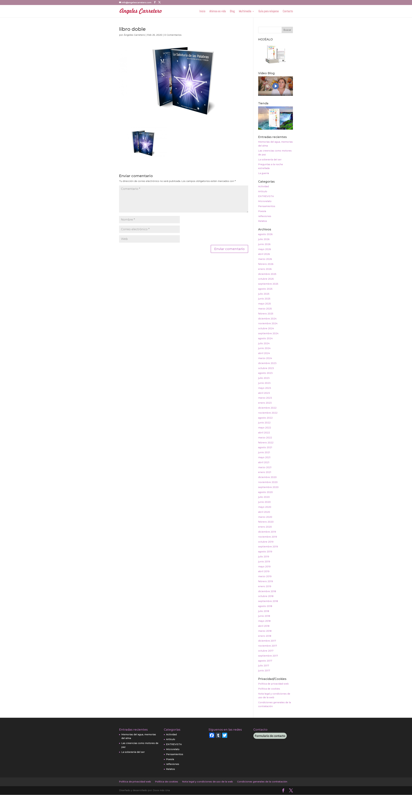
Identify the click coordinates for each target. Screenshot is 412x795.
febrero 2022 (265, 442)
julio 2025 (263, 293)
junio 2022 (264, 422)
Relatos (262, 221)
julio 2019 (263, 556)
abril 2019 (263, 571)
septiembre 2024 (268, 333)
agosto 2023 (265, 373)
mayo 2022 (264, 427)
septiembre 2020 (268, 487)
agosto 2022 (265, 417)
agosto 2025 (265, 288)
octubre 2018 (265, 596)
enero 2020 (265, 526)
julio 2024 (264, 343)
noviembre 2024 (267, 323)
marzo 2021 (265, 467)
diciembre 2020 (267, 477)
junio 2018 (264, 616)
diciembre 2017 (267, 640)
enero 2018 (264, 635)
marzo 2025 (265, 308)
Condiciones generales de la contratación (262, 781)
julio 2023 (264, 378)
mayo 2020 (264, 507)
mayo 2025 (264, 303)
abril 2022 (264, 432)
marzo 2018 (265, 630)
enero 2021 (264, 472)
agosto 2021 (265, 447)
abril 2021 (263, 462)
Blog (232, 11)
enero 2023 (265, 402)
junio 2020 (264, 502)
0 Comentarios (173, 34)
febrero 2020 (266, 521)
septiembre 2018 (268, 601)
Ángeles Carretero (134, 34)
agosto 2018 (265, 606)
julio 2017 (263, 665)
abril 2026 (264, 254)
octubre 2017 (265, 650)
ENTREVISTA (266, 196)
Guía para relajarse (268, 11)
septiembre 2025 (268, 283)
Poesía (262, 211)
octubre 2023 (266, 368)
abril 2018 (263, 626)
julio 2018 (263, 611)
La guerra (263, 173)
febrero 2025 (265, 313)
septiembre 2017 (268, 655)
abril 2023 (264, 393)
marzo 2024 (265, 358)
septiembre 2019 (268, 546)
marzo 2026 (265, 259)
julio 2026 (264, 239)
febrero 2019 (265, 581)
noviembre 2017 (267, 645)
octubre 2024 (266, 328)
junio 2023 (264, 383)
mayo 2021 (264, 457)
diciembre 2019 (267, 531)
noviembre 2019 (267, 536)
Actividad (263, 186)
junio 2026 (264, 244)
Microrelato (265, 201)
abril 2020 (264, 512)
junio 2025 (264, 298)
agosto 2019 (265, 551)
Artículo (262, 191)
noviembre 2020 (268, 482)
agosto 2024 (265, 338)
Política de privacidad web (273, 683)
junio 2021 (264, 452)
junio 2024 (264, 348)
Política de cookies (269, 688)
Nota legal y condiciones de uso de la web (207, 781)
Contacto (288, 11)
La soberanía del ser (269, 159)
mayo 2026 (264, 249)
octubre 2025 (266, 278)
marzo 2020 (265, 517)
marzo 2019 (265, 576)
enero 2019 (264, 586)
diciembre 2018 (267, 591)
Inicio (202, 11)
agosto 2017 (265, 660)
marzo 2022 (265, 437)
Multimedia (245, 11)
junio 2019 (264, 561)
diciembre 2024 (267, 318)
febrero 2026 (265, 264)
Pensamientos (266, 206)
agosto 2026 (265, 234)
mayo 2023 (264, 388)
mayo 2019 (264, 566)
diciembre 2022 (267, 407)
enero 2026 (265, 269)
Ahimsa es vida (217, 11)
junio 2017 (264, 670)
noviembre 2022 (267, 412)
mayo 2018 (264, 621)
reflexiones (264, 216)
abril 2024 (264, 353)
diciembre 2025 (267, 274)
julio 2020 (264, 497)
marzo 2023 (265, 397)
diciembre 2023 (267, 363)
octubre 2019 (265, 541)
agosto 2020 (265, 492)
